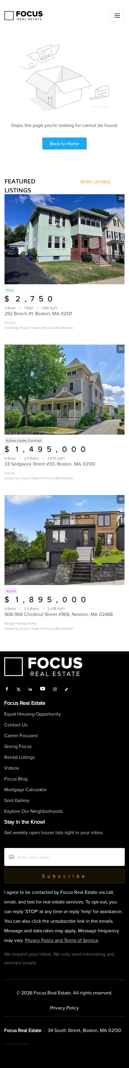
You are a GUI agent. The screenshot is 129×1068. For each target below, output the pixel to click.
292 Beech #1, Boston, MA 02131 (38, 313)
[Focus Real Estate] (23, 15)
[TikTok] (66, 689)
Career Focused (21, 735)
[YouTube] (43, 689)
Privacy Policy (64, 1007)
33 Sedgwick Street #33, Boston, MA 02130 (49, 463)
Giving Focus (18, 746)
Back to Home (64, 143)
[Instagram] (54, 689)
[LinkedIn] (30, 689)
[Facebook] (7, 689)
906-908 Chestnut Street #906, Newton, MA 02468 (58, 614)
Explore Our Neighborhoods (33, 811)
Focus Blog (16, 778)
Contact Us (15, 724)
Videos (11, 768)
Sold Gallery (16, 800)
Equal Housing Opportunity (32, 713)
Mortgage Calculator (25, 789)
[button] (117, 16)
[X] (18, 689)
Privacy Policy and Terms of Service (61, 940)
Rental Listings (19, 757)
